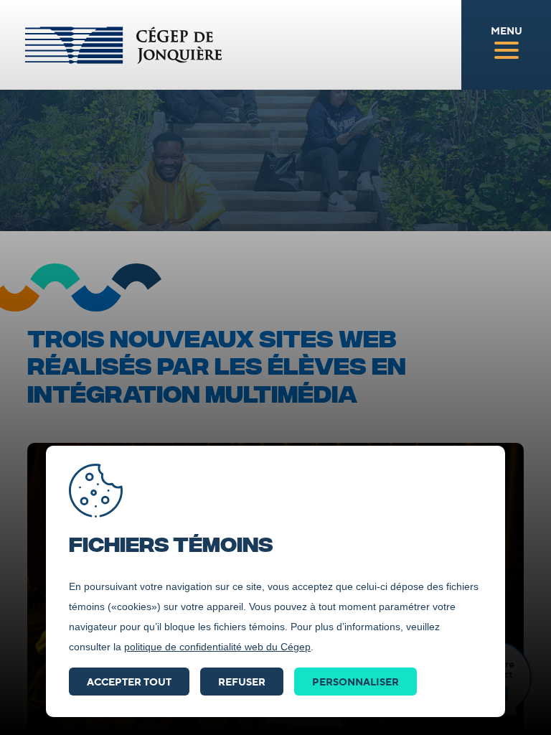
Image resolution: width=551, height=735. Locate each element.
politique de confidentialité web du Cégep (217, 646)
